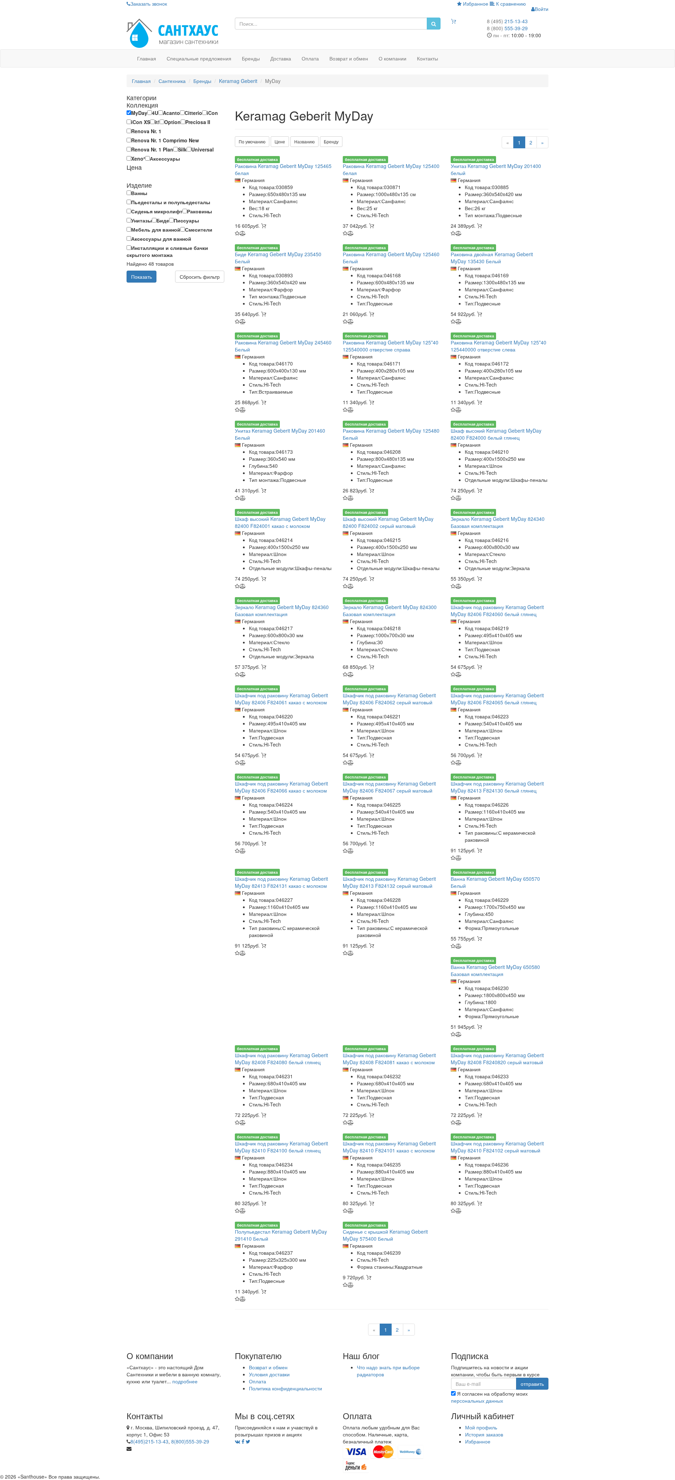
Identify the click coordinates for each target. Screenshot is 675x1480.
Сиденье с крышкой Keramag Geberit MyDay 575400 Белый (385, 1235)
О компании (392, 58)
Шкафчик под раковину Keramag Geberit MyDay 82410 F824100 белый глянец (281, 1147)
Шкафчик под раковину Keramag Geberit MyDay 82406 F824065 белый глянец (497, 699)
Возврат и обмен (348, 58)
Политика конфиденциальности (285, 1388)
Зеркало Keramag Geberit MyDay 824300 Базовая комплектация (390, 610)
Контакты (427, 58)
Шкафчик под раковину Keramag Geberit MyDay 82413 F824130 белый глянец (497, 787)
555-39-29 (507, 28)
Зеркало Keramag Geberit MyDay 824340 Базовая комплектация (498, 522)
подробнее (185, 1381)
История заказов (484, 1434)
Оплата (310, 58)
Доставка (280, 58)
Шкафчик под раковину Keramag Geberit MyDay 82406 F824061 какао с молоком (281, 699)
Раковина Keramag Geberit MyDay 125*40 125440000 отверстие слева (498, 346)
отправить (532, 1383)
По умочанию (252, 141)
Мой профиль (481, 1427)
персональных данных (477, 1400)
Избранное (475, 3)
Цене (280, 141)
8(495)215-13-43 (149, 1441)
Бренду (331, 141)
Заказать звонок (148, 3)
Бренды (251, 58)
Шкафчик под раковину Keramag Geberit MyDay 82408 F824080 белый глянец (281, 1059)
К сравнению (510, 3)
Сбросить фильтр (200, 276)
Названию (304, 141)
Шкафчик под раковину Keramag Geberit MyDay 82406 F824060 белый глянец (497, 610)
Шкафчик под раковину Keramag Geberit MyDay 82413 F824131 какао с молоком (281, 882)
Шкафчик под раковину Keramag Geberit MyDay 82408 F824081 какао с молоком (389, 1059)
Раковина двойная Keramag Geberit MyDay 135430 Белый (492, 258)
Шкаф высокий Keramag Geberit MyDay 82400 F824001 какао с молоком (280, 522)
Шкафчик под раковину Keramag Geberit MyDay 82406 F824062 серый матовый (389, 699)
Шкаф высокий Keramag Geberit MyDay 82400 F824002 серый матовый (388, 522)
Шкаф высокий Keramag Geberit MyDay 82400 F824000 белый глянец (496, 434)
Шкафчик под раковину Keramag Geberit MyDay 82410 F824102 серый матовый (497, 1147)
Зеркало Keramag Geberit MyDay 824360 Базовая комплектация (282, 610)
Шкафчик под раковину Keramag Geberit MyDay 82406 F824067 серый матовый (389, 787)
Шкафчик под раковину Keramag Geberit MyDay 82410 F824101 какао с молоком (389, 1147)
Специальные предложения (199, 58)
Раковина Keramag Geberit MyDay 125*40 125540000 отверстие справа (390, 346)
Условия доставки (269, 1374)
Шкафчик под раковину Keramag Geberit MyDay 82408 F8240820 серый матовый (497, 1059)
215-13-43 (507, 21)
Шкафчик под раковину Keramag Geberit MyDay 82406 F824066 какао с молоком (281, 787)
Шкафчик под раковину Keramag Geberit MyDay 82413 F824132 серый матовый (389, 882)
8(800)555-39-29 (190, 1441)
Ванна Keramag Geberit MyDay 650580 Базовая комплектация (495, 970)
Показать (141, 276)
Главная (146, 58)
